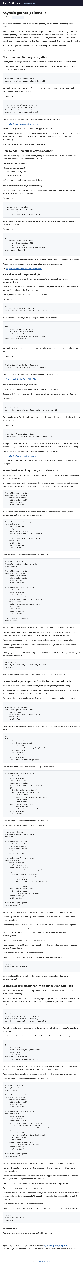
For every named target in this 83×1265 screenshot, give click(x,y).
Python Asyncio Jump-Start (56, 1245)
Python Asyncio (18, 17)
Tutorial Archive (30, 3)
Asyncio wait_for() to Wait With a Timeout (23, 379)
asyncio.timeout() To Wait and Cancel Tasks (24, 268)
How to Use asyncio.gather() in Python (22, 124)
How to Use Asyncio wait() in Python (21, 456)
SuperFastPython (12, 3)
